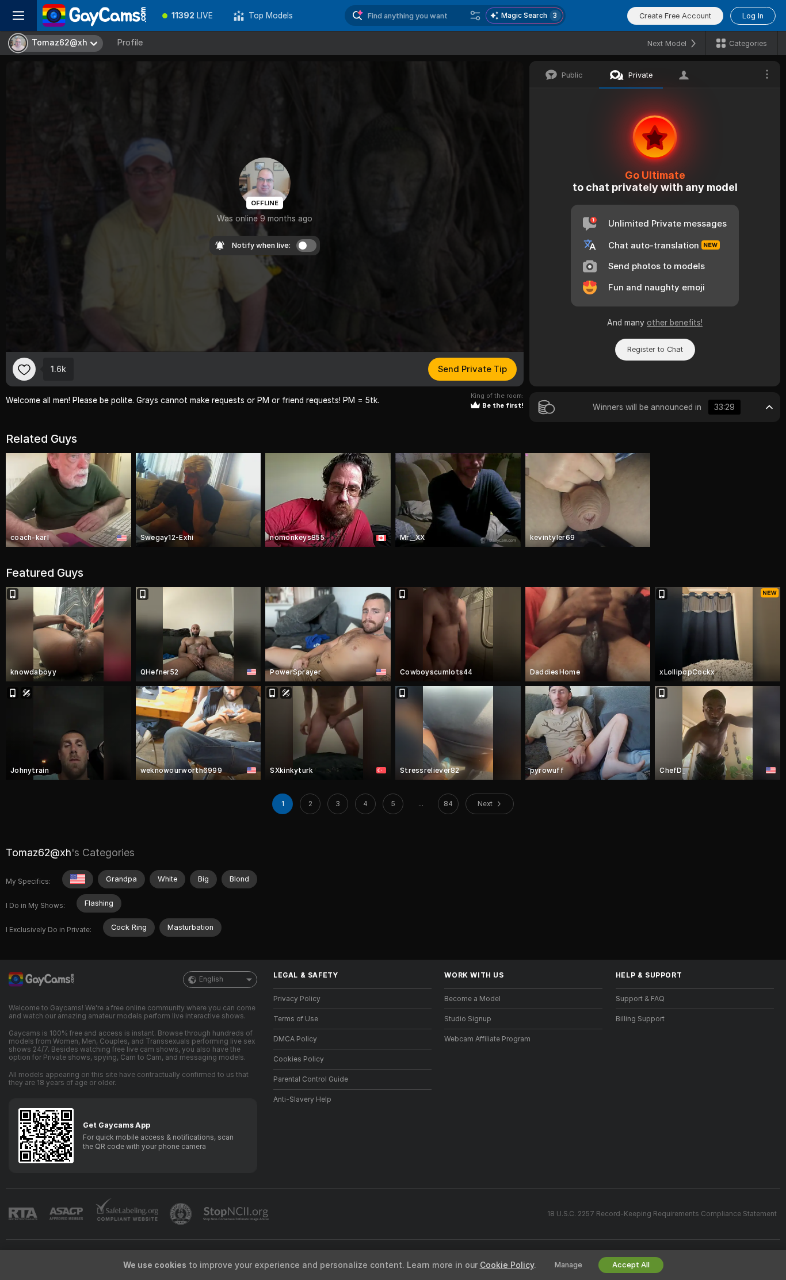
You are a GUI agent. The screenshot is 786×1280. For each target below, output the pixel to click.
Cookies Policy (298, 1059)
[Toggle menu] (18, 15)
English (211, 979)
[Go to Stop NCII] (237, 1214)
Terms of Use (295, 1019)
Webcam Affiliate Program (487, 1039)
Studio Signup (467, 1019)
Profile (130, 42)
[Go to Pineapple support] (182, 1214)
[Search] (475, 15)
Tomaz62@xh (38, 852)
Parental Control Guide (310, 1079)
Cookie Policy (507, 1265)
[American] (77, 879)
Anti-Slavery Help (302, 1099)
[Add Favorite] (24, 369)
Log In (753, 16)
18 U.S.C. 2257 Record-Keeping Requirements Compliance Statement (662, 1214)
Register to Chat (655, 349)
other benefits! (675, 322)
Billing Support (640, 1019)
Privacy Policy (296, 999)
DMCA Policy (295, 1039)
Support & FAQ (640, 999)
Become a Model (472, 999)
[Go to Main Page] (94, 15)
